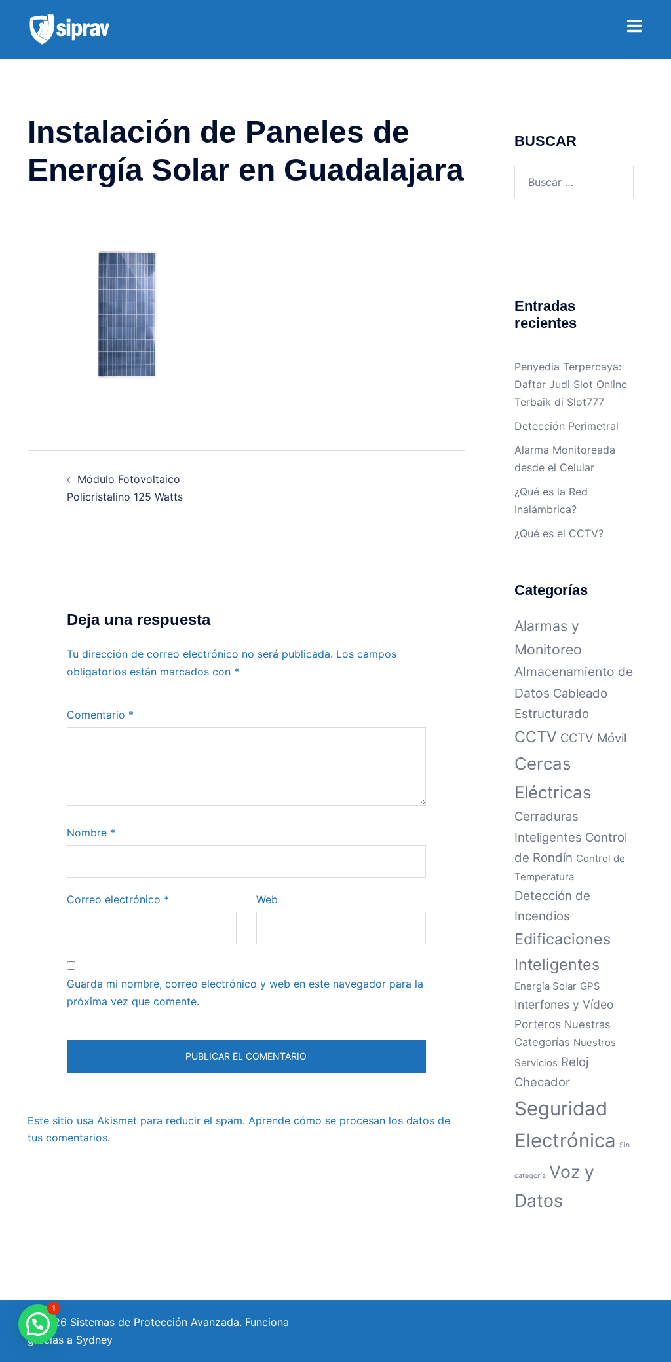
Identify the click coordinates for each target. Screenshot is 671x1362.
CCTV (535, 736)
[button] (38, 1324)
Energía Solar (545, 986)
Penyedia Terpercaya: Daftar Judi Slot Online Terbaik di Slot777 (570, 384)
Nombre (91, 832)
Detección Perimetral (566, 426)
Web (267, 899)
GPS (590, 986)
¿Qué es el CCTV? (559, 533)
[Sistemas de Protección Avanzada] (69, 28)
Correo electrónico (118, 899)
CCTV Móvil (593, 737)
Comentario (100, 714)
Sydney (94, 1339)
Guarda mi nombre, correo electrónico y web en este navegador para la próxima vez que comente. (245, 992)
